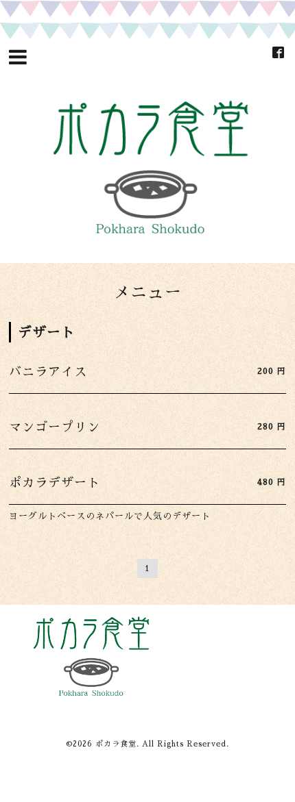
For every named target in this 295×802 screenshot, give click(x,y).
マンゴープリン (54, 427)
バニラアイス (48, 372)
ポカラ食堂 (116, 744)
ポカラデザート (54, 483)
